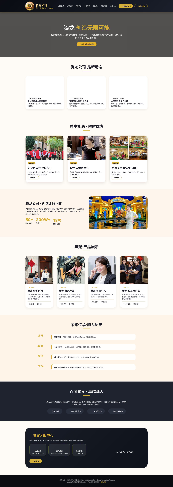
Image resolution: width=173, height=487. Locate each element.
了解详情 (74, 177)
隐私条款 (103, 482)
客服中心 (113, 6)
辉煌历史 (96, 6)
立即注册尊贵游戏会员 (87, 44)
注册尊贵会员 (126, 6)
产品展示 (87, 6)
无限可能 (78, 6)
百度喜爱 (104, 6)
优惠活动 (70, 6)
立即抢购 (116, 177)
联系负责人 (141, 6)
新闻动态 (61, 6)
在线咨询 (36, 461)
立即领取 (33, 177)
